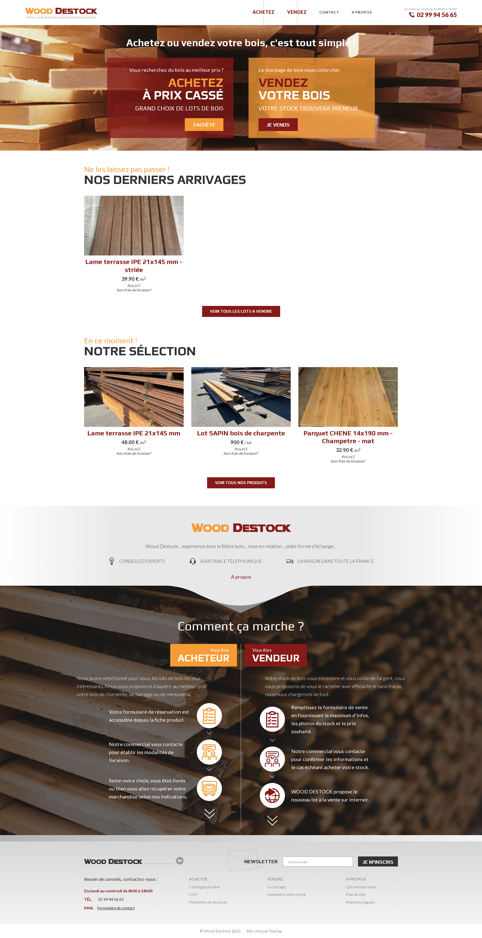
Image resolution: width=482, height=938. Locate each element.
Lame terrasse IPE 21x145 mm (134, 416)
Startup (275, 930)
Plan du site (355, 894)
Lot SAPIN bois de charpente (241, 416)
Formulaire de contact (116, 907)
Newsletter (261, 861)
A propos (241, 577)
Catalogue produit (204, 886)
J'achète (170, 98)
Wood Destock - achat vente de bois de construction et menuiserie (61, 13)
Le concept (276, 886)
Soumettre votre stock (286, 894)
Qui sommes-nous (361, 886)
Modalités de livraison (208, 902)
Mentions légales (360, 902)
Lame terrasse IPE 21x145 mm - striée (134, 245)
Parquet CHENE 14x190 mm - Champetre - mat (348, 416)
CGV (193, 894)
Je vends (312, 98)
